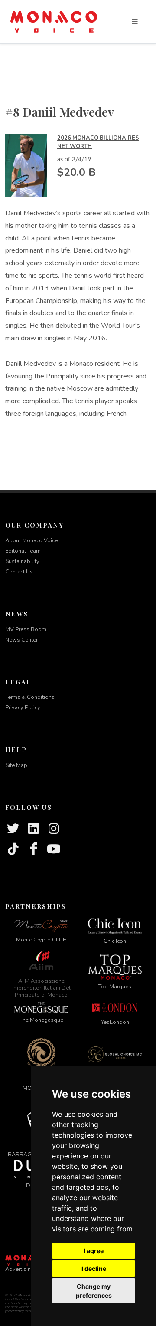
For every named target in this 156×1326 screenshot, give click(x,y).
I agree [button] (94, 1250)
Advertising (19, 1269)
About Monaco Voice (31, 540)
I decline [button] (93, 1268)
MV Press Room (25, 629)
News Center (21, 640)
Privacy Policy (22, 707)
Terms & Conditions (30, 697)
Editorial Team (23, 551)
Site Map (16, 765)
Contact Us (19, 572)
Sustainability (22, 561)
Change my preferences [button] (94, 1291)
